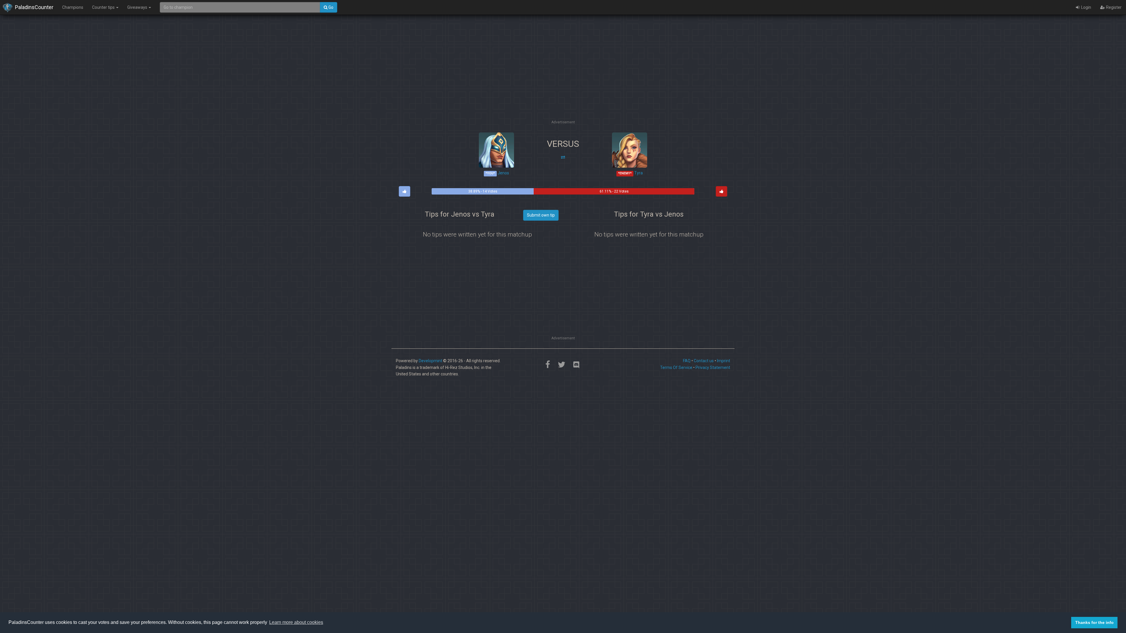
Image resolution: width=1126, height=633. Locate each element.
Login (1085, 7)
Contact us (704, 360)
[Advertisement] (563, 78)
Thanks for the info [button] (1094, 622)
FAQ (687, 360)
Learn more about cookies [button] (296, 622)
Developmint (430, 360)
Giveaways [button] (137, 7)
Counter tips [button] (104, 7)
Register (1113, 7)
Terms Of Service (676, 367)
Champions (72, 7)
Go (330, 7)
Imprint (723, 360)
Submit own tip (541, 215)
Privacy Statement (713, 367)
